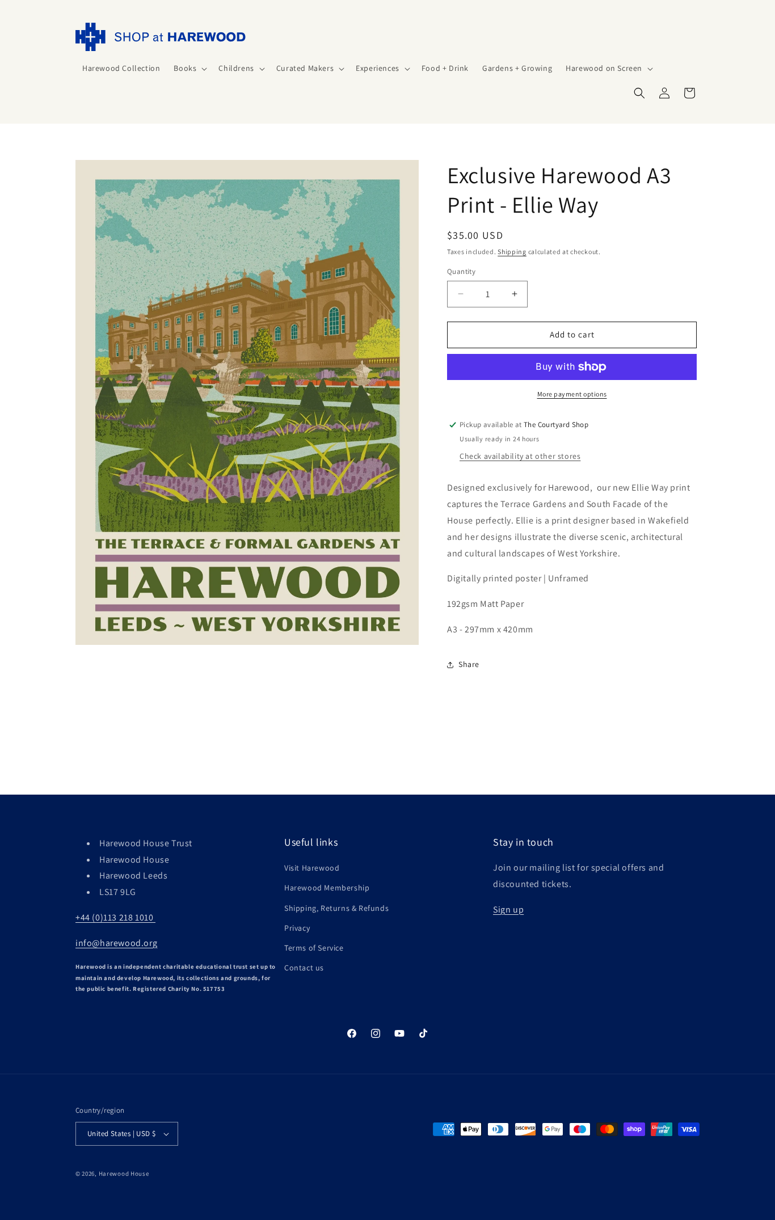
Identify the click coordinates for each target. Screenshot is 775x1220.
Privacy (297, 928)
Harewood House (124, 1173)
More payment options (572, 394)
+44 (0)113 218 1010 (115, 917)
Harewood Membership (326, 888)
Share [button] (468, 664)
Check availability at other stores (520, 456)
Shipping (512, 251)
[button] (189, 68)
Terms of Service (314, 948)
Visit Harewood (311, 868)
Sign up (508, 909)
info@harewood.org (116, 943)
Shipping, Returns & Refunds (336, 908)
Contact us (304, 968)
